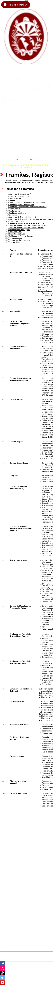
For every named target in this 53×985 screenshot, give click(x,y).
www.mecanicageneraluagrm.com (10, 958)
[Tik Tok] (26, 973)
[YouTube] (26, 982)
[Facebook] (26, 963)
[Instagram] (26, 968)
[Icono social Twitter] (26, 977)
